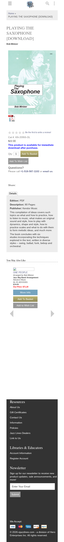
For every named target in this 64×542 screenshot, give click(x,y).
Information (16, 422)
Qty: (10, 154)
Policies (14, 428)
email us (48, 171)
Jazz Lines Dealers (20, 433)
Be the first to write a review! (38, 132)
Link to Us (15, 438)
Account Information (21, 453)
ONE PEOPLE (20, 272)
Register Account (19, 458)
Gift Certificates (18, 412)
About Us (15, 407)
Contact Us (16, 417)
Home (11, 13)
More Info (25, 292)
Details (13, 193)
